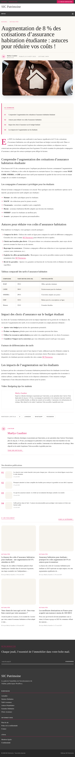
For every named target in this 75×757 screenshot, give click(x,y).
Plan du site (13, 1)
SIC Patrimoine (28, 237)
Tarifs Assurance (6, 702)
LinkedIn (27, 416)
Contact (3, 729)
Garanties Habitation (7, 709)
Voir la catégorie (65, 519)
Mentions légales (6, 739)
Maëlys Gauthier (17, 433)
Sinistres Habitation (7, 699)
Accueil (4, 1)
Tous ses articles (15, 450)
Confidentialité (5, 743)
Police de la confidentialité (9, 726)
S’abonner (70, 661)
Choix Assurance (6, 712)
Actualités (14, 21)
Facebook (50, 416)
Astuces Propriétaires (7, 705)
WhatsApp (38, 416)
